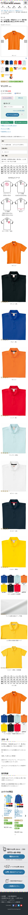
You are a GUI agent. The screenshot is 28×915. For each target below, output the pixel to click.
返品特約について (6, 131)
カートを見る (8, 7)
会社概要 (4, 896)
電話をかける (14, 856)
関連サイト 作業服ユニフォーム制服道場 (11, 902)
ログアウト (12, 900)
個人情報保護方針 (13, 896)
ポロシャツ (11, 10)
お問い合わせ (20, 898)
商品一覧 (19, 7)
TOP (2, 10)
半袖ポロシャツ (18, 10)
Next (25, 41)
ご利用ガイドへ (14, 886)
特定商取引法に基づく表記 (8, 898)
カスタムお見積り (7, 97)
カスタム (25, 7)
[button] (2, 816)
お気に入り (14, 7)
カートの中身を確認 (19, 110)
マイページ (3, 7)
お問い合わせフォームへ (14, 872)
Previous (2, 41)
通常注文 (20, 97)
